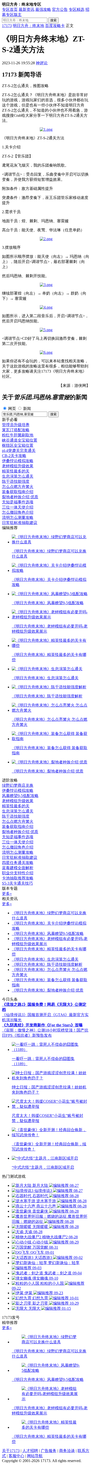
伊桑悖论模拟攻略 (17, 461)
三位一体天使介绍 (17, 507)
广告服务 (48, 1451)
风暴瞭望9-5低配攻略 (20, 796)
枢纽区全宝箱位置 (17, 445)
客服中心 (16, 1456)
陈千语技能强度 (15, 481)
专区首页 (10, 9)
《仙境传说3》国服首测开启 (26, 1015)
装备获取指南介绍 (17, 492)
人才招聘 (30, 1451)
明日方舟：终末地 (28, 26)
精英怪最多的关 (15, 471)
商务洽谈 (67, 1451)
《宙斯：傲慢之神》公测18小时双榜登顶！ (39, 1030)
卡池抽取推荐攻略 (17, 878)
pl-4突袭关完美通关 (19, 450)
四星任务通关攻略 (17, 863)
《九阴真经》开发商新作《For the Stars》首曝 (42, 1025)
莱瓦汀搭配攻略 (15, 430)
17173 (7, 26)
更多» (7, 893)
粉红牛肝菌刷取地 (17, 435)
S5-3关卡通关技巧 (17, 883)
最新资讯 (26, 9)
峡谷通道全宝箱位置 (19, 440)
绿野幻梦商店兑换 (17, 785)
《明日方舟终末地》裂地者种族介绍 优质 (47, 990)
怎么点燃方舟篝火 (17, 486)
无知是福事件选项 (17, 502)
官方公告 (60, 9)
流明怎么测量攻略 (17, 517)
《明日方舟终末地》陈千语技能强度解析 (47, 964)
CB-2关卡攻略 (14, 456)
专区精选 (76, 9)
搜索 (53, 20)
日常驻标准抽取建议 (19, 523)
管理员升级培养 (15, 425)
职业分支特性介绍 (17, 873)
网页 (12, 408)
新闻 (27, 408)
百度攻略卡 (55, 26)
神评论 (42, 63)
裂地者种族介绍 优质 (20, 497)
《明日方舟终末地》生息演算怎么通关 (45, 959)
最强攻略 (43, 9)
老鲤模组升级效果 (17, 466)
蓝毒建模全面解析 (17, 868)
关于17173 (11, 1451)
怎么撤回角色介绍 (17, 512)
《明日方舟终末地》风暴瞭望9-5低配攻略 (48, 933)
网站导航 (35, 1456)
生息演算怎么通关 (17, 476)
